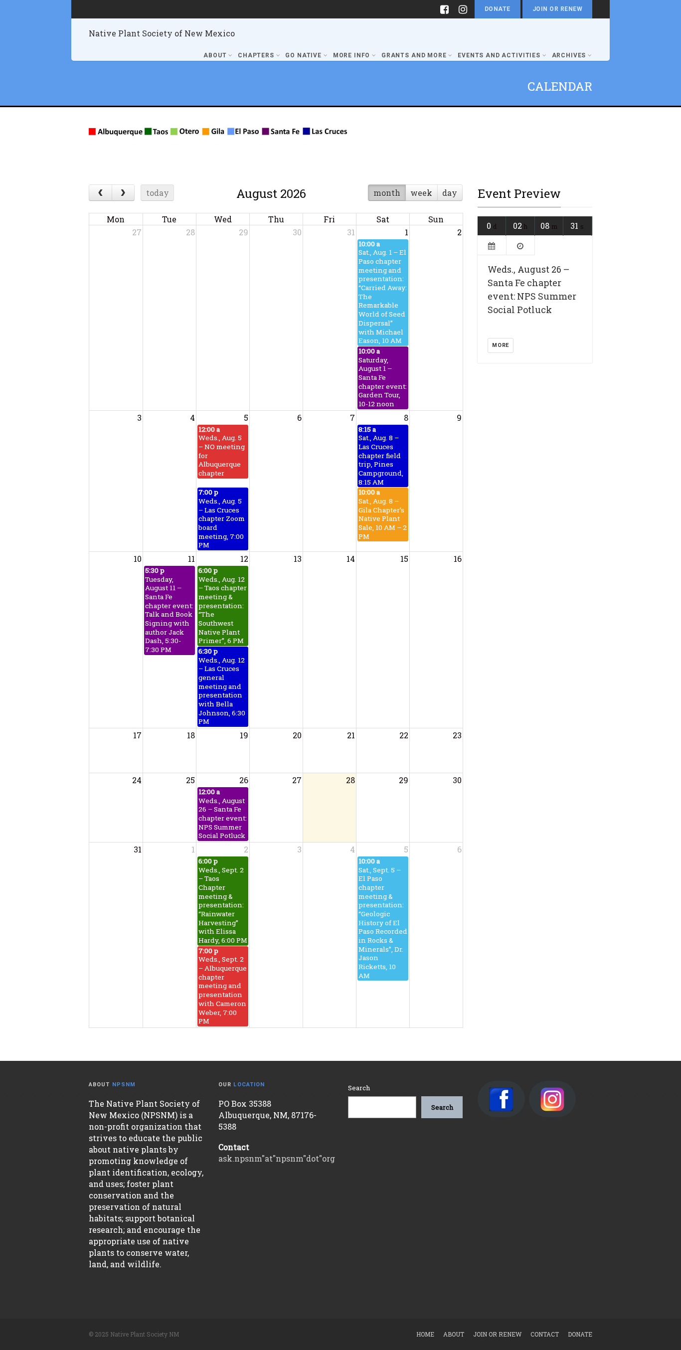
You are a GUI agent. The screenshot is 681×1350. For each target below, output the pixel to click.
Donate (498, 8)
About (214, 55)
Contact (544, 1334)
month (386, 192)
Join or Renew (557, 8)
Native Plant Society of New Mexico (162, 33)
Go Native (303, 55)
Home (425, 1334)
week (421, 192)
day (449, 192)
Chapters (256, 55)
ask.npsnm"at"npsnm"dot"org (276, 1158)
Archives (569, 55)
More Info (351, 55)
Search (359, 1087)
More (500, 345)
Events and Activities (499, 55)
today (157, 192)
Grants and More (414, 55)
